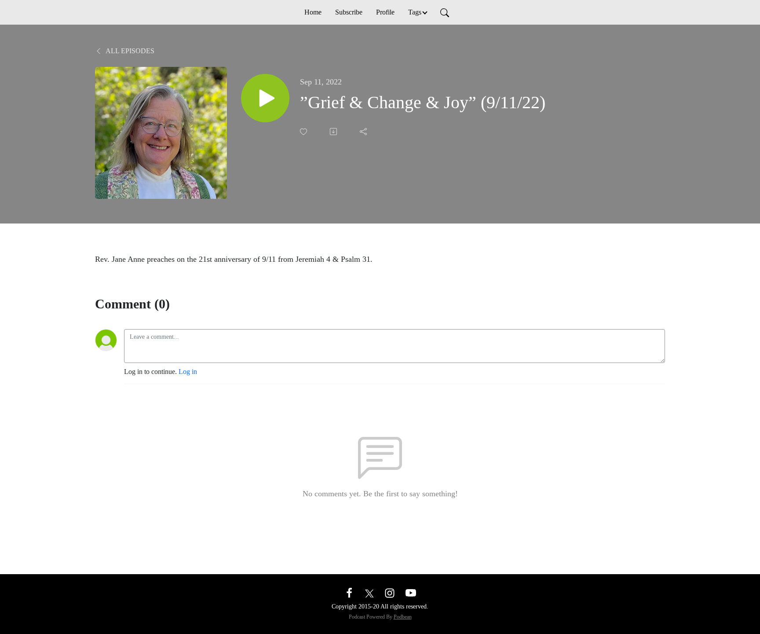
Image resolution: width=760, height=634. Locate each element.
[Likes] (304, 131)
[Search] (445, 12)
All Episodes (129, 51)
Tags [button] (414, 12)
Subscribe (348, 12)
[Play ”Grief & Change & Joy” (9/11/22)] (265, 98)
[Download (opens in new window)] (334, 131)
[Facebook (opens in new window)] (349, 592)
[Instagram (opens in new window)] (389, 592)
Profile (385, 12)
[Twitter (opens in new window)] (369, 592)
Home (313, 12)
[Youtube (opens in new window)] (411, 592)
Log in (188, 371)
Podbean (403, 617)
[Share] (364, 131)
